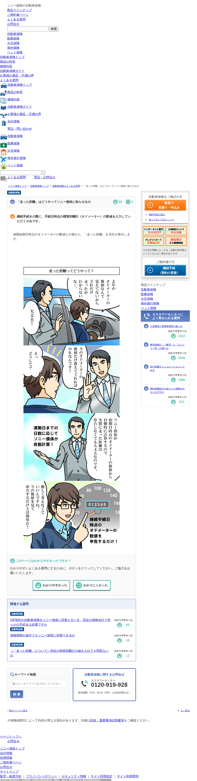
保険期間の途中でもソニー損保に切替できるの (42, 635)
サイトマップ (9, 771)
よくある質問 (16, 19)
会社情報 (13, 121)
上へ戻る (185, 710)
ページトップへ (11, 736)
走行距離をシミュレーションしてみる (167, 368)
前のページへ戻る (18, 710)
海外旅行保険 (16, 158)
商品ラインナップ (19, 10)
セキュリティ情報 (74, 776)
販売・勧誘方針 (11, 776)
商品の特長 (7, 61)
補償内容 (6, 66)
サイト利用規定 (101, 776)
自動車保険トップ (12, 57)
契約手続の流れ (157, 214)
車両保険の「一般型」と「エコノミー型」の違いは (167, 346)
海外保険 (13, 47)
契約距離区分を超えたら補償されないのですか (167, 390)
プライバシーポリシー (41, 776)
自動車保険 (15, 33)
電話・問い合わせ (19, 128)
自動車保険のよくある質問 (66, 186)
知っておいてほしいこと (161, 219)
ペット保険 (15, 52)
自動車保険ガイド (12, 70)
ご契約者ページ (18, 14)
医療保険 (13, 38)
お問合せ (13, 24)
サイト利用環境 (128, 776)
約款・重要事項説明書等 (107, 720)
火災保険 (13, 43)
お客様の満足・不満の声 (17, 75)
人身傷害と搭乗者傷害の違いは (166, 326)
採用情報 (6, 757)
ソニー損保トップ (17, 186)
